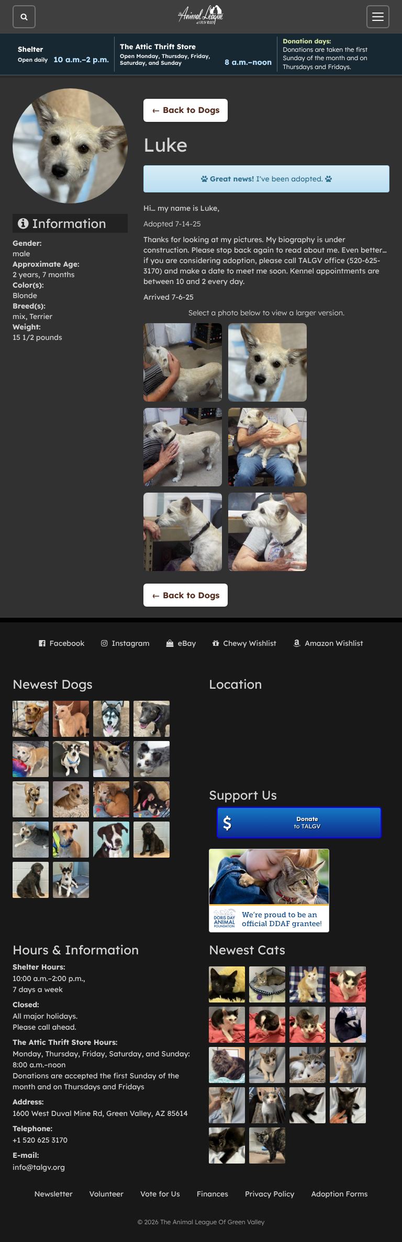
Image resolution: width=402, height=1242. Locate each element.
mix (19, 316)
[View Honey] (31, 759)
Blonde (25, 295)
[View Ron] (307, 984)
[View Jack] (71, 880)
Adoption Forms (339, 1194)
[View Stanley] (111, 840)
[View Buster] (111, 759)
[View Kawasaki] (348, 1065)
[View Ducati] (227, 1105)
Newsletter (53, 1194)
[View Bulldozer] (307, 1025)
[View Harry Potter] (227, 984)
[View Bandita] (111, 719)
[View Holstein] (227, 1145)
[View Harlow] (348, 1025)
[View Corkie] (71, 799)
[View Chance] (71, 759)
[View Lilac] (31, 880)
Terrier (40, 316)
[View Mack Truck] (227, 1025)
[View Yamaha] (267, 1065)
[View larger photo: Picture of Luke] (182, 362)
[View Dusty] (31, 840)
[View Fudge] (227, 1065)
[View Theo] (31, 799)
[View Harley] (267, 1105)
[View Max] (151, 759)
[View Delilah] (267, 1145)
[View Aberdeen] (307, 1105)
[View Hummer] (267, 1025)
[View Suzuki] (307, 1065)
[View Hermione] (267, 984)
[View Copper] (31, 719)
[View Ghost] (71, 719)
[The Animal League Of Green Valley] (201, 15)
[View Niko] (71, 840)
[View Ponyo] (111, 799)
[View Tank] (348, 984)
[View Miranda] (151, 799)
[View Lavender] (151, 840)
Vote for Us (160, 1194)
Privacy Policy (270, 1194)
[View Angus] (348, 1105)
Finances (212, 1194)
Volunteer (107, 1194)
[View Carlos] (151, 719)
